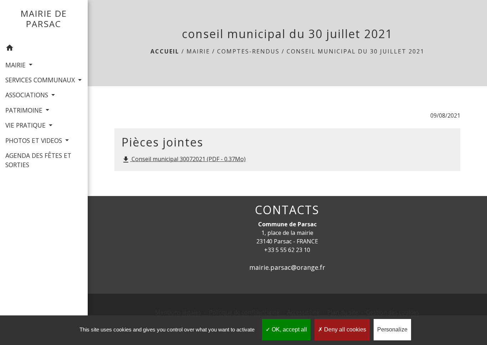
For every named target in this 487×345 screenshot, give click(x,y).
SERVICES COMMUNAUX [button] (41, 80)
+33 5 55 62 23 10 (287, 250)
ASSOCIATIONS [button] (27, 95)
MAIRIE (198, 51)
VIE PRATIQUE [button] (26, 125)
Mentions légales (178, 312)
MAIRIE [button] (16, 65)
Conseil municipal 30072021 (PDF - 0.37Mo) (184, 159)
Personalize (392, 329)
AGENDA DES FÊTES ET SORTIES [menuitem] (38, 160)
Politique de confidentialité (244, 312)
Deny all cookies (344, 329)
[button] (43, 49)
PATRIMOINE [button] (24, 110)
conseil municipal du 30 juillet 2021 (355, 51)
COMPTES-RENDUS (248, 51)
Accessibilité (303, 312)
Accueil (164, 51)
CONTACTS (287, 210)
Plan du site (342, 312)
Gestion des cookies (392, 312)
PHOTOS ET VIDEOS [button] (34, 140)
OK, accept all (288, 329)
